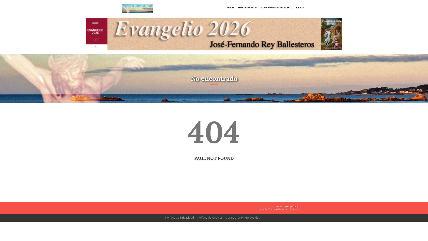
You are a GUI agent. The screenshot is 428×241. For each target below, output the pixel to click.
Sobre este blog (247, 7)
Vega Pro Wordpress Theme (272, 209)
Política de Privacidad (179, 217)
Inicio (230, 7)
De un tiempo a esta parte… (276, 7)
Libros (300, 7)
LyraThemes (293, 209)
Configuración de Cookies (243, 217)
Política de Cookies (209, 217)
